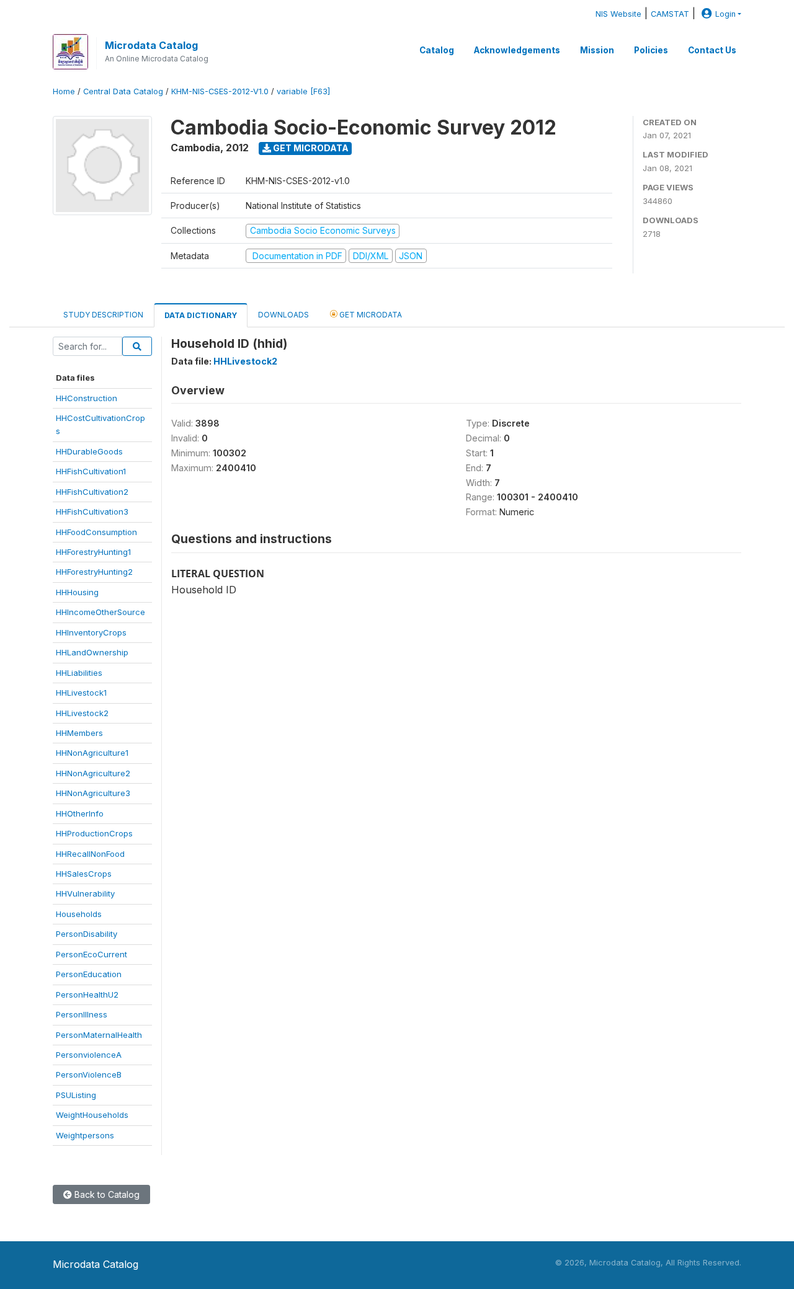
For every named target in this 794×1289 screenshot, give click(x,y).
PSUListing (76, 1095)
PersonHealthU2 (87, 994)
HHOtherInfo (80, 813)
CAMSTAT (670, 14)
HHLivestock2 (82, 713)
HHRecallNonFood (90, 854)
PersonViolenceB (89, 1074)
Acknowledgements (517, 50)
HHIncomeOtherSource (100, 612)
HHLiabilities (79, 673)
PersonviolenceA (89, 1055)
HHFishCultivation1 (91, 471)
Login (725, 14)
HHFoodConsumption (96, 532)
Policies (651, 50)
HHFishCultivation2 (92, 492)
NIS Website (618, 14)
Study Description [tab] (103, 314)
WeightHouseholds (92, 1115)
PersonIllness (81, 1014)
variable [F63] (303, 91)
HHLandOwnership (92, 652)
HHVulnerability (85, 893)
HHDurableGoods (89, 451)
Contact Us (712, 50)
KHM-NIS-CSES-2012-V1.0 (220, 91)
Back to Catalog (106, 1194)
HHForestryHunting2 (94, 572)
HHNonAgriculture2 (93, 773)
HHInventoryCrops (91, 632)
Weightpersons (85, 1135)
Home (64, 91)
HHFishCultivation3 (92, 511)
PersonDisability (86, 934)
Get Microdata (310, 148)
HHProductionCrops (94, 833)
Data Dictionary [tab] (200, 315)
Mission (597, 50)
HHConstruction (86, 398)
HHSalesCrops (84, 874)
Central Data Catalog (123, 91)
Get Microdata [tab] (369, 314)
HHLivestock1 (81, 693)
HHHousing (77, 592)
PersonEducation (89, 974)
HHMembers (79, 733)
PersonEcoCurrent (91, 954)
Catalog (436, 50)
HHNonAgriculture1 (92, 753)
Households (79, 914)
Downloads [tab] (283, 314)
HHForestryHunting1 (93, 552)
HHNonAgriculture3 (93, 793)
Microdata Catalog (151, 45)
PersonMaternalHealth (99, 1035)
